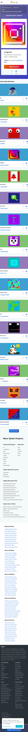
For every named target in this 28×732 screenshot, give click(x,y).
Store (2, 679)
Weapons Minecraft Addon (11, 605)
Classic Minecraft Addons (11, 617)
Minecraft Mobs (5, 691)
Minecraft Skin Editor (6, 690)
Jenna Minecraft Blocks (10, 595)
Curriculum (18, 666)
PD (16, 702)
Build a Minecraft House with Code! (11, 491)
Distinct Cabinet (4, 165)
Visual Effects (6, 449)
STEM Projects (18, 706)
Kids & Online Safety (6, 717)
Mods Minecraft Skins (10, 531)
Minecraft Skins (5, 688)
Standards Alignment (20, 700)
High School (18, 693)
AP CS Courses (19, 695)
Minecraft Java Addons (10, 609)
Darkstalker (3, 403)
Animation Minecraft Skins (11, 543)
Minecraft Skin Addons (10, 607)
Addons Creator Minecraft (11, 601)
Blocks (3, 9)
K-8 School (18, 699)
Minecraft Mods (5, 699)
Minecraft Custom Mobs (11, 571)
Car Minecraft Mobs (10, 563)
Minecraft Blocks (5, 693)
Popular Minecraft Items (11, 629)
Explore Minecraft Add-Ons (9, 489)
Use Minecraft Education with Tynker (11, 495)
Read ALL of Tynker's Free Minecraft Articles (13, 499)
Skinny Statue (4, 208)
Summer (17, 679)
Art (4, 447)
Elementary (18, 690)
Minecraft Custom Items (11, 624)
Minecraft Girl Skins (10, 545)
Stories (4, 461)
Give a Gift (18, 668)
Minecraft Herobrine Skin (11, 547)
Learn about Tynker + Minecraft (14, 15)
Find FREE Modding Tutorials (9, 493)
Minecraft (16, 7)
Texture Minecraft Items (11, 634)
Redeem (17, 670)
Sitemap (3, 675)
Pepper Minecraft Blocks (11, 591)
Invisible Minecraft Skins (11, 529)
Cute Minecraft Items (10, 641)
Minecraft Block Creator (11, 577)
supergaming (3, 186)
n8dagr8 (2, 143)
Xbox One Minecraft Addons (12, 613)
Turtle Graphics (6, 465)
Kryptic (2, 100)
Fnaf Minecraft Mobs (10, 557)
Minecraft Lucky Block (10, 585)
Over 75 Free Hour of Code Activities (11, 514)
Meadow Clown (4, 359)
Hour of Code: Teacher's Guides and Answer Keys (14, 516)
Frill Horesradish (4, 424)
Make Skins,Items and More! (9, 483)
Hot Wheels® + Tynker (8, 512)
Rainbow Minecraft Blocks (11, 589)
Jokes (4, 451)
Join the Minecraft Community (10, 487)
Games (4, 459)
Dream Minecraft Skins (10, 541)
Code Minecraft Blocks (10, 593)
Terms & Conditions (6, 714)
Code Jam (3, 700)
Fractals (5, 455)
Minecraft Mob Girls (10, 561)
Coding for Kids (7, 7)
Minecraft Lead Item (10, 623)
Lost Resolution (4, 316)
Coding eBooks (5, 677)
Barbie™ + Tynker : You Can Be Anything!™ (12, 506)
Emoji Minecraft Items (10, 631)
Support (3, 668)
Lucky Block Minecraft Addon (12, 603)
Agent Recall (6, 472)
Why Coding (18, 672)
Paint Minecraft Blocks (10, 581)
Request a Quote (19, 708)
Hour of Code (4, 702)
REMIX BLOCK (14, 67)
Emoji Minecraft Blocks (10, 587)
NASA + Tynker (6, 510)
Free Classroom (19, 688)
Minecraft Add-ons (6, 695)
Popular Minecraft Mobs (11, 559)
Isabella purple (4, 251)
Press (2, 670)
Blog (2, 665)
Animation (5, 457)
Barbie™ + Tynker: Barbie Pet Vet (10, 508)
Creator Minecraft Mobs (11, 553)
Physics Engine (6, 453)
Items (19, 453)
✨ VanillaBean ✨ (5, 381)
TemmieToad (3, 122)
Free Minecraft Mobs (10, 569)
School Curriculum (20, 686)
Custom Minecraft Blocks (11, 579)
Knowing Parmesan (5, 230)
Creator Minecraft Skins (11, 537)
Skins (19, 447)
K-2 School (18, 697)
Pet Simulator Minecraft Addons (13, 611)
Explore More (14, 431)
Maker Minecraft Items (10, 627)
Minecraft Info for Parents (9, 497)
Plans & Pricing (19, 675)
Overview (17, 665)
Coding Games (5, 684)
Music (4, 463)
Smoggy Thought (4, 294)
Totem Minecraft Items (10, 633)
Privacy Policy (5, 716)
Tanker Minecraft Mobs (10, 567)
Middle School (18, 691)
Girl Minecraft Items (10, 639)
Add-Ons (20, 451)
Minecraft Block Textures (11, 583)
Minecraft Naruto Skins (10, 539)
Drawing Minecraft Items (11, 637)
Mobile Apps (4, 674)
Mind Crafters (6, 476)
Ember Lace (3, 273)
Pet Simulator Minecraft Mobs (12, 565)
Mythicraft (5, 474)
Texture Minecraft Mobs (11, 555)
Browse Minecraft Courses (9, 485)
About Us (3, 666)
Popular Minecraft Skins (11, 535)
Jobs (2, 672)
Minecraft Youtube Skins (11, 533)
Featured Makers (19, 674)
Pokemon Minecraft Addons (12, 615)
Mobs (19, 455)
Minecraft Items (5, 697)
